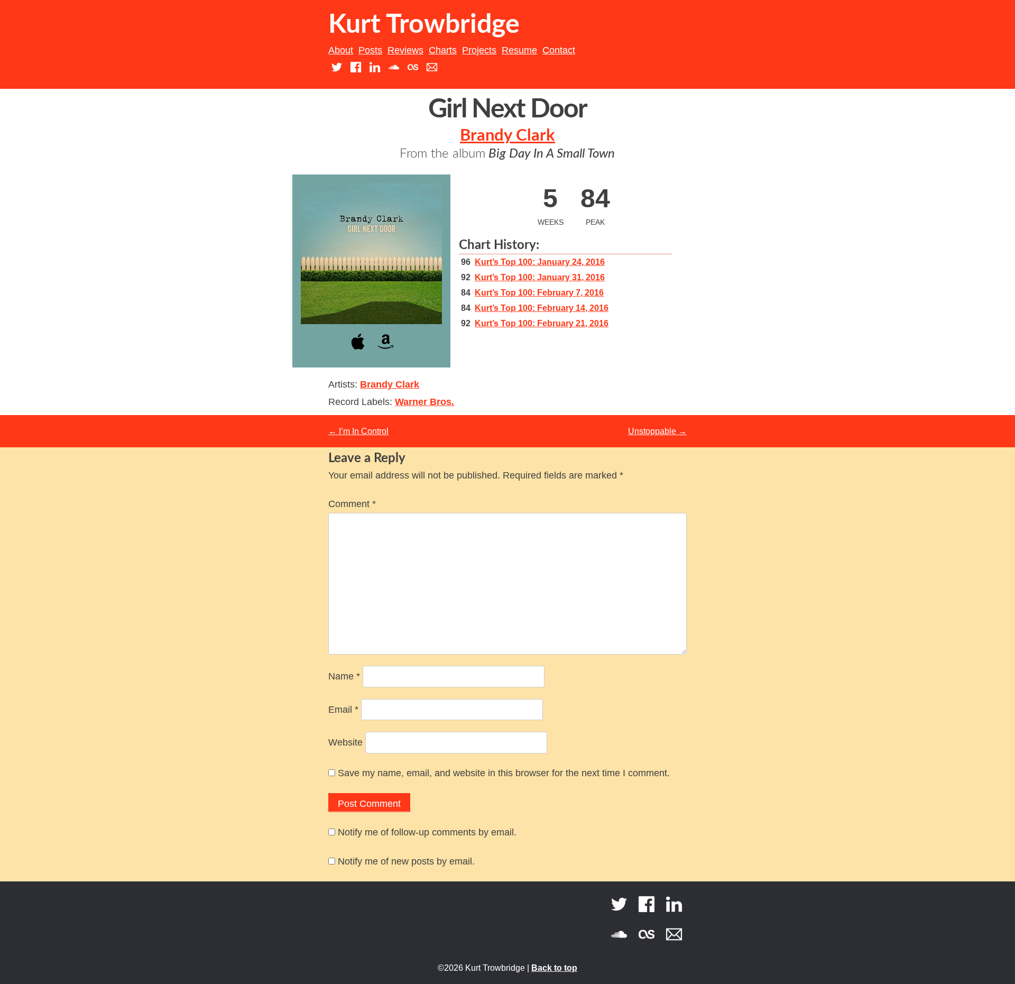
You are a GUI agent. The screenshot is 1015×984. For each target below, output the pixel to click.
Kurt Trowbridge (424, 25)
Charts (443, 50)
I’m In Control (358, 431)
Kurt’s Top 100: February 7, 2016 (539, 292)
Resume (519, 50)
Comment (352, 504)
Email (343, 709)
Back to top (554, 967)
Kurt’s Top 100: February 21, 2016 (541, 323)
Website (345, 742)
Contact (558, 50)
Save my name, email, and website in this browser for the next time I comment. (504, 773)
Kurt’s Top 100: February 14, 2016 (541, 308)
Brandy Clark (507, 135)
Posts (370, 50)
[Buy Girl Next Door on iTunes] (358, 351)
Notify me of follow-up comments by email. (427, 832)
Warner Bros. (424, 402)
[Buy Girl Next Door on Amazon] (385, 351)
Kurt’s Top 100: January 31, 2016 (540, 277)
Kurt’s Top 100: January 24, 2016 (540, 262)
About (340, 50)
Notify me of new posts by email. (406, 861)
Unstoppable (657, 431)
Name (344, 676)
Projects (479, 50)
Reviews (405, 50)
